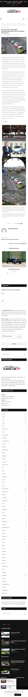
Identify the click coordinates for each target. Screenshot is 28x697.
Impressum (19, 2)
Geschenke (14, 491)
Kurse (25, 1)
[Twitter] (12, 5)
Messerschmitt (14, 527)
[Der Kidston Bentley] (14, 259)
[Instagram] (14, 5)
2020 (14, 417)
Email (2, 301)
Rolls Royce (14, 566)
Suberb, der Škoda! (15, 632)
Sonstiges (14, 575)
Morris (14, 530)
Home (2, 23)
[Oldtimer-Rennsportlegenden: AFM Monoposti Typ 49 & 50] (5, 663)
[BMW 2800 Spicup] (5, 671)
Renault (14, 560)
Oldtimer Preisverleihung (10, 680)
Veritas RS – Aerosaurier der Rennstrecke (17, 678)
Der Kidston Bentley (14, 269)
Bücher (14, 459)
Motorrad (14, 536)
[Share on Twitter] (18, 223)
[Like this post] (15, 223)
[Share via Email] (21, 223)
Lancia (14, 506)
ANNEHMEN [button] (17, 694)
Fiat (14, 482)
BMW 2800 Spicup (15, 669)
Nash (14, 539)
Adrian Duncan (8, 34)
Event (14, 470)
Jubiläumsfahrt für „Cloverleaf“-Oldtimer (18, 650)
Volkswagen (14, 590)
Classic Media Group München (8, 385)
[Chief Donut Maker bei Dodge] (3, 687)
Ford (14, 485)
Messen (14, 524)
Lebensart (21, 1)
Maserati (14, 515)
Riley (14, 563)
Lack (14, 503)
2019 (14, 414)
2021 (14, 420)
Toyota (14, 578)
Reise (14, 557)
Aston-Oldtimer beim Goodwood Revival (18, 641)
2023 (14, 426)
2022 (14, 423)
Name (2, 293)
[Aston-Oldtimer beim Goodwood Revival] (5, 643)
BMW (14, 452)
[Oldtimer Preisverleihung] (3, 681)
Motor (14, 533)
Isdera (14, 494)
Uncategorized (14, 584)
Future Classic (14, 488)
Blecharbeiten (14, 450)
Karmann (14, 497)
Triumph (14, 581)
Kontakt (8, 2)
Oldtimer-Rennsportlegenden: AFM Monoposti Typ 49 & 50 (18, 661)
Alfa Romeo (14, 429)
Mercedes (14, 521)
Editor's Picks (14, 464)
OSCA (14, 548)
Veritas (14, 587)
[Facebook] (10, 5)
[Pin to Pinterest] (20, 223)
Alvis (14, 432)
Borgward (14, 455)
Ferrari (14, 479)
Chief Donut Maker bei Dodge (11, 686)
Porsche (14, 551)
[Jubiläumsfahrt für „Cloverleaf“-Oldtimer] (5, 651)
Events (13, 23)
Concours (14, 461)
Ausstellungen (14, 441)
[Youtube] (17, 5)
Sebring (14, 572)
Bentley (14, 447)
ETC (14, 467)
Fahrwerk (14, 476)
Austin (14, 444)
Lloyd (14, 512)
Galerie (10, 1)
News (1, 1)
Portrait (5, 1)
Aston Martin (14, 435)
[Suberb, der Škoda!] (5, 634)
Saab (14, 569)
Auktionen (14, 438)
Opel (14, 545)
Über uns (13, 2)
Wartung (14, 593)
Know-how (15, 1)
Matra (14, 518)
